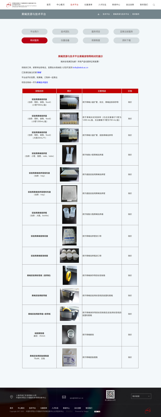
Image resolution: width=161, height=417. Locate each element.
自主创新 (130, 5)
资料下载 (126, 40)
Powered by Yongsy (82, 411)
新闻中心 (116, 5)
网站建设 (69, 411)
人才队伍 (102, 5)
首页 (49, 5)
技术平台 (74, 5)
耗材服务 (34, 40)
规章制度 (96, 40)
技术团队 (65, 31)
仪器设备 (65, 40)
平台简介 (34, 31)
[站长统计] (97, 411)
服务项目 (96, 31)
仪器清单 (88, 5)
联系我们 (144, 5)
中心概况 (61, 5)
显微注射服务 (126, 31)
